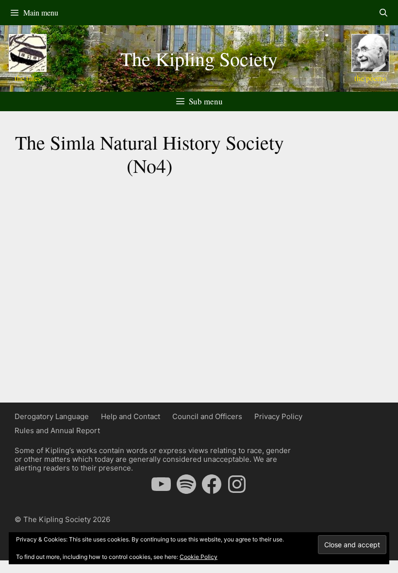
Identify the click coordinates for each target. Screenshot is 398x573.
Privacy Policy (278, 416)
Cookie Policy (198, 556)
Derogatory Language (52, 416)
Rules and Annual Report (57, 430)
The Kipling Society (199, 58)
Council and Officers (207, 416)
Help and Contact (130, 416)
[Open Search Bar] (383, 12)
